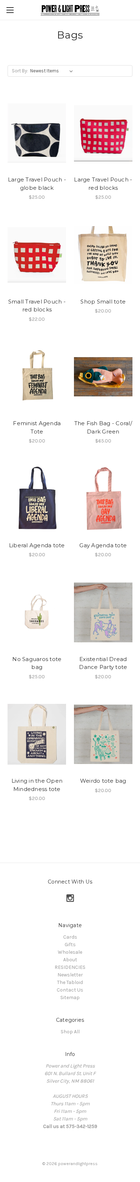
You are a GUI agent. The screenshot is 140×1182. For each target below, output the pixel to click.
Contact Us (70, 990)
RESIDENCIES (70, 967)
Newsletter (70, 975)
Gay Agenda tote (103, 545)
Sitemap (70, 997)
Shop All (70, 1032)
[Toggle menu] (10, 10)
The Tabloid (70, 982)
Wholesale (70, 952)
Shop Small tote (103, 301)
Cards (70, 937)
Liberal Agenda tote (37, 545)
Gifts (70, 944)
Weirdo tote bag (103, 780)
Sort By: (20, 70)
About (70, 960)
